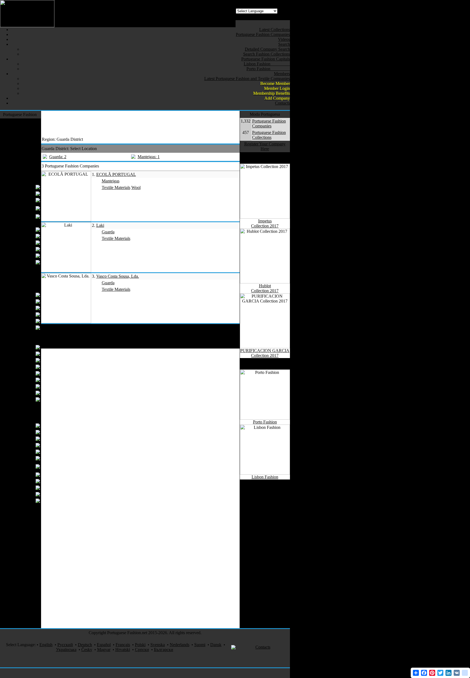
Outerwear (27, 134)
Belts (29, 301)
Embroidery (23, 481)
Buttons (27, 438)
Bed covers (24, 353)
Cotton (28, 451)
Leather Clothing (22, 154)
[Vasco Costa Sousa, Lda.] (66, 321)
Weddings (28, 611)
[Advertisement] (140, 123)
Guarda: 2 (57, 156)
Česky (86, 649)
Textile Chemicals (18, 458)
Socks (31, 334)
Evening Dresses (19, 193)
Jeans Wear (27, 141)
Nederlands (179, 644)
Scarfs (28, 321)
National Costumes (20, 539)
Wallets (27, 314)
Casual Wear (26, 147)
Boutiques (25, 200)
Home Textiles (24, 340)
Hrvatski (122, 649)
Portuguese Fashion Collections (269, 135)
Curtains (26, 347)
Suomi (199, 644)
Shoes (31, 281)
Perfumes (29, 569)
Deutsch (85, 644)
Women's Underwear (24, 208)
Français (123, 644)
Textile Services (23, 595)
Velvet (31, 513)
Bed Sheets (24, 360)
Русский (65, 644)
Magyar (103, 649)
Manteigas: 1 (149, 156)
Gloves (27, 327)
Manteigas (110, 181)
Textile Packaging (18, 500)
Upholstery (24, 392)
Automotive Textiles (19, 575)
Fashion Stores (24, 533)
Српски (142, 649)
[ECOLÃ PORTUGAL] (66, 220)
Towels (27, 366)
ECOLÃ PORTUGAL (116, 174)
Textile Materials (22, 419)
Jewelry (30, 582)
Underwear (24, 236)
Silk (33, 507)
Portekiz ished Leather (22, 466)
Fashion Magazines (20, 546)
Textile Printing (23, 553)
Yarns (29, 425)
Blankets (26, 386)
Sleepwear (28, 406)
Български (163, 649)
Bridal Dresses (21, 187)
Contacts (262, 647)
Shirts (29, 242)
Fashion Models (23, 589)
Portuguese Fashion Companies (269, 123)
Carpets (30, 412)
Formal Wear (25, 128)
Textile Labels (22, 445)
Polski (140, 644)
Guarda (108, 232)
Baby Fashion (25, 275)
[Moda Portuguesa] (27, 25)
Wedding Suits (21, 255)
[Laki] (66, 270)
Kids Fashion (25, 268)
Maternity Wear (20, 216)
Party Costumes (23, 618)
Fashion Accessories (19, 288)
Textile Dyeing (21, 474)
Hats (30, 308)
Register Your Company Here (265, 146)
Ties (30, 249)
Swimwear (27, 160)
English (45, 644)
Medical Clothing (22, 624)
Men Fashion (25, 223)
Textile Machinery (21, 526)
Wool (29, 494)
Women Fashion (23, 180)
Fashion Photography (26, 561)
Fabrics (27, 432)
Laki (100, 225)
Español (104, 644)
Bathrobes (25, 379)
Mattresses (25, 399)
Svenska (157, 644)
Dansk (215, 644)
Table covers (23, 373)
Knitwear (29, 167)
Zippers (27, 487)
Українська (66, 649)
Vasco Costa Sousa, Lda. (117, 276)
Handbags (25, 294)
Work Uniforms (23, 520)
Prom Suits (24, 229)
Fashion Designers (21, 121)
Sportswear (27, 174)
